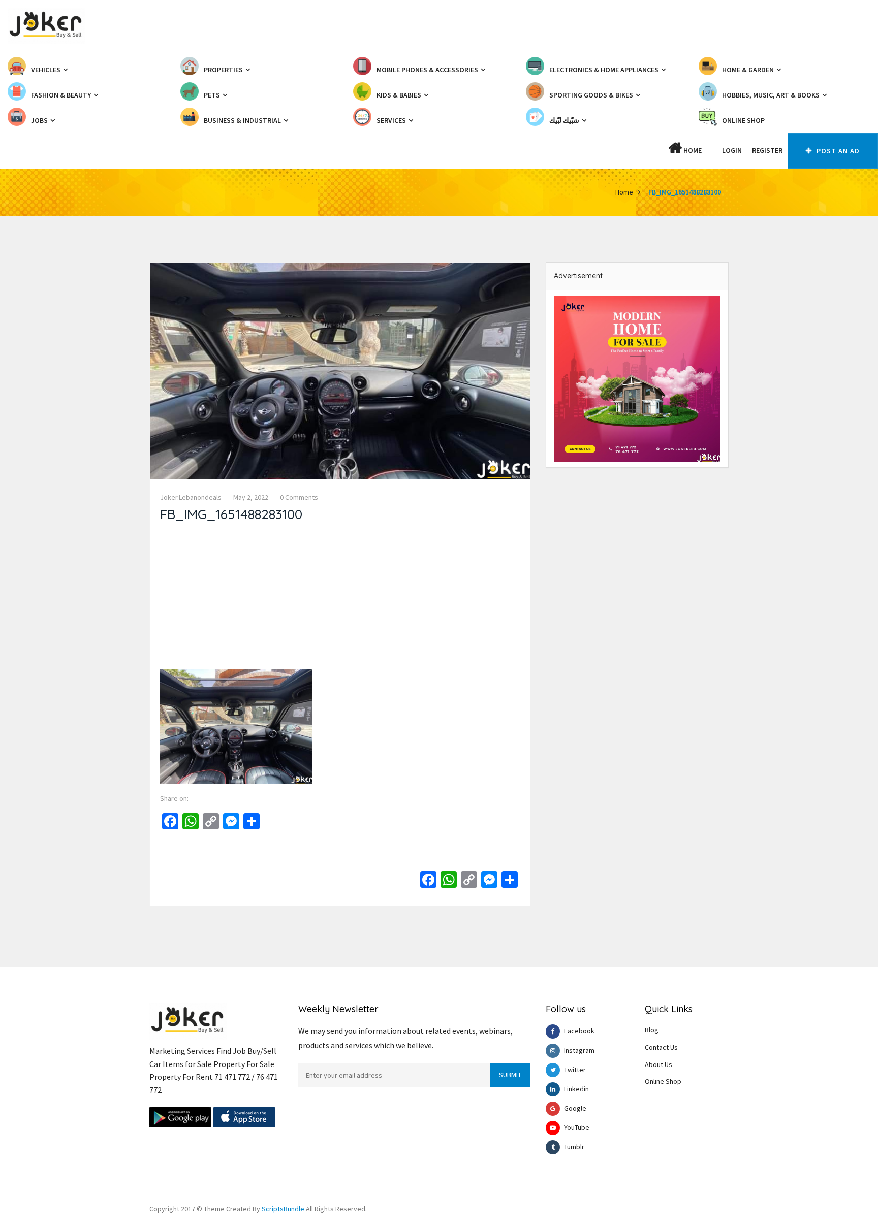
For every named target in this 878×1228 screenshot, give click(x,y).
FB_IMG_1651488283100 (684, 192)
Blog (651, 1030)
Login (732, 150)
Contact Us (661, 1047)
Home (692, 150)
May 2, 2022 (250, 497)
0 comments (299, 497)
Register (767, 150)
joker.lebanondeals (191, 497)
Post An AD (837, 150)
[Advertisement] (340, 598)
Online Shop (663, 1081)
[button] (712, 150)
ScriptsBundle (283, 1208)
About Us (658, 1064)
